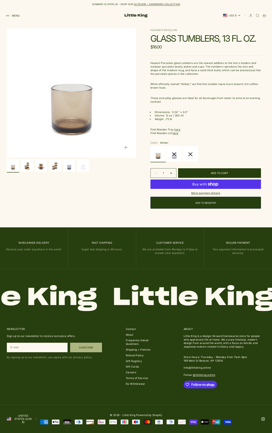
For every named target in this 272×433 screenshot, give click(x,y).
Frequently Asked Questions (137, 342)
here (177, 129)
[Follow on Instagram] (263, 419)
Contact (131, 329)
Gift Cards (132, 366)
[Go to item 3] (41, 165)
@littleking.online (204, 374)
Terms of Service (137, 378)
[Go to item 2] (27, 165)
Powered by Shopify (149, 415)
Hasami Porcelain (163, 30)
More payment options (205, 193)
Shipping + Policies (138, 349)
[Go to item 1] (13, 165)
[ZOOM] (126, 147)
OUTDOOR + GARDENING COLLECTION (157, 4)
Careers (131, 372)
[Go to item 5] (69, 165)
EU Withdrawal (135, 383)
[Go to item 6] (83, 165)
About (129, 334)
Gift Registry (134, 361)
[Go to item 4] (55, 165)
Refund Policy (135, 355)
